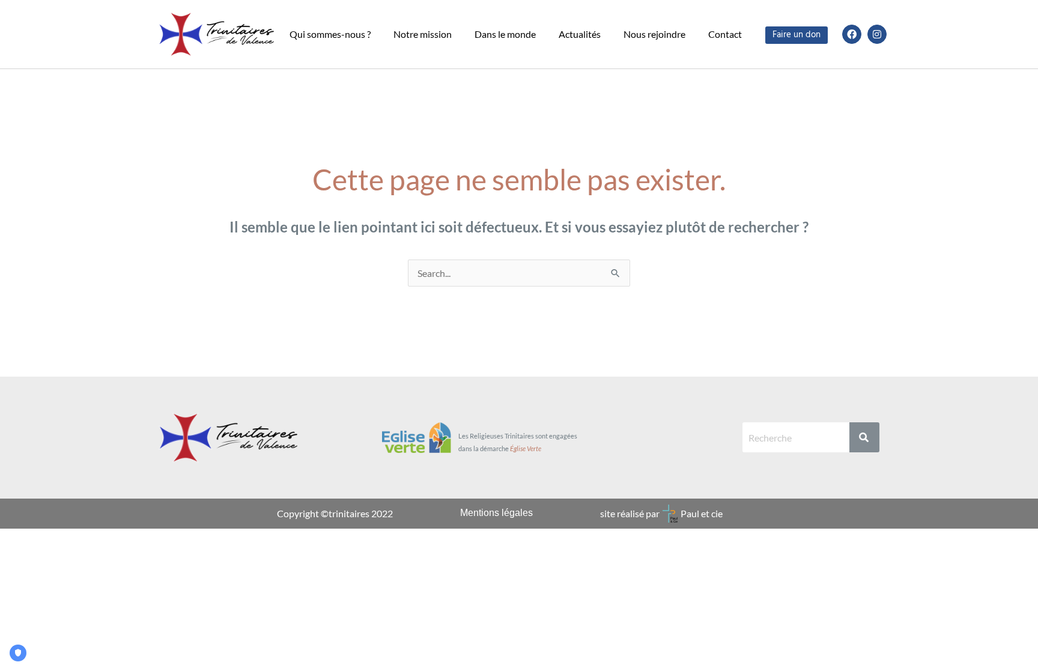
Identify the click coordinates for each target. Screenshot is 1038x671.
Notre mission (422, 34)
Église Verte (525, 448)
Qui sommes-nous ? (330, 34)
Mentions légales (496, 513)
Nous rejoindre (654, 34)
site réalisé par (630, 513)
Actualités (580, 34)
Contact (725, 34)
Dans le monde (505, 34)
